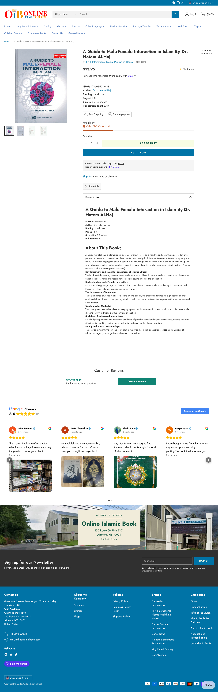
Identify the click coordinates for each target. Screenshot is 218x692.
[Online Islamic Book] (25, 14)
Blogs (77, 616)
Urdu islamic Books (201, 643)
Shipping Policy (121, 616)
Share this (93, 186)
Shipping (87, 176)
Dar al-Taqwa (158, 634)
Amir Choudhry (79, 428)
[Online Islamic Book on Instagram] (178, 3)
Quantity (87, 136)
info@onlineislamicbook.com (24, 639)
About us (78, 605)
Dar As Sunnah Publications (160, 626)
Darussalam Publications (158, 603)
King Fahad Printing (162, 649)
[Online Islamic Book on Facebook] (173, 3)
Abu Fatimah (25, 428)
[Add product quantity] (97, 143)
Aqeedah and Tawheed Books (199, 635)
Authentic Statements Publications (163, 641)
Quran (194, 601)
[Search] (175, 14)
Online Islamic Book (32, 683)
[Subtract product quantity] (86, 143)
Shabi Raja (129, 428)
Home (7, 41)
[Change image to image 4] (43, 131)
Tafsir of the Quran (200, 613)
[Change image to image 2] (20, 131)
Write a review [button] (137, 381)
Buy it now (138, 152)
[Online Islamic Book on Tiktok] (182, 3)
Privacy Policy (120, 601)
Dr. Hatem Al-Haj (102, 90)
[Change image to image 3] (32, 131)
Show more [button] (15, 455)
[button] (195, 411)
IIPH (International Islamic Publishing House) (110, 62)
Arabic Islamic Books (202, 628)
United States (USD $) (202, 2)
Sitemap (78, 611)
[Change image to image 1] (9, 131)
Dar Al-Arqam (159, 655)
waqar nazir (181, 428)
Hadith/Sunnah (199, 607)
